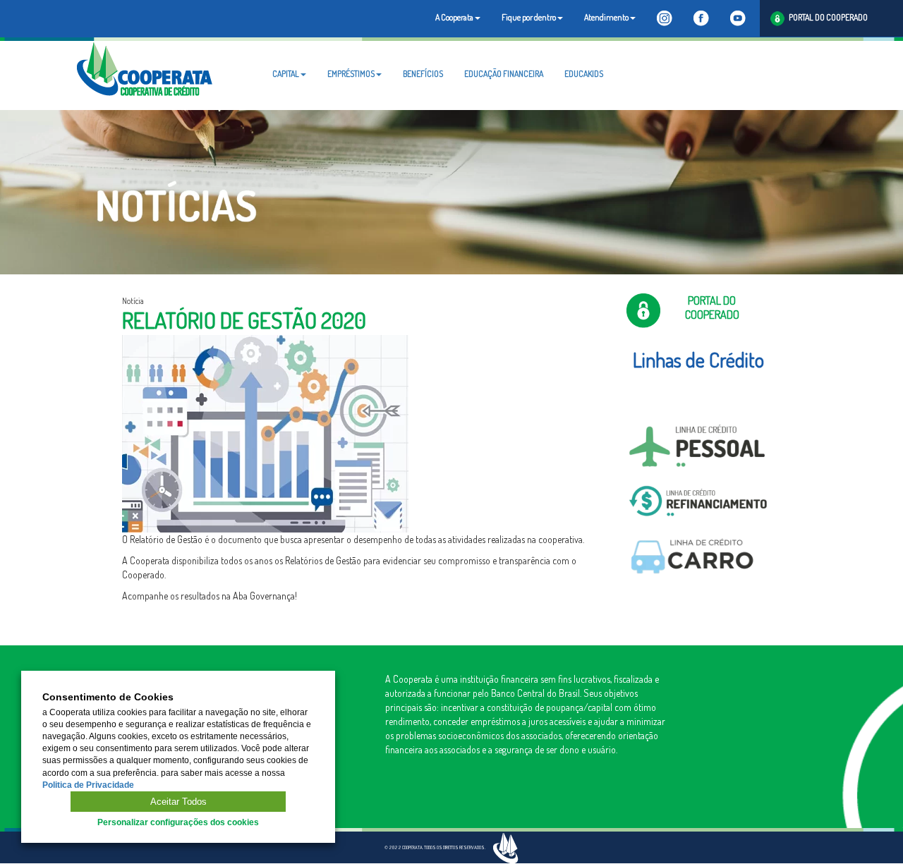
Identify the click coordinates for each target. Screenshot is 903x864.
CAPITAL (285, 73)
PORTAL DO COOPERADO (826, 17)
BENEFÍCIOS (423, 73)
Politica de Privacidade (88, 785)
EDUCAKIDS (583, 73)
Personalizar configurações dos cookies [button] (178, 822)
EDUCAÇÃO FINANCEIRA (503, 73)
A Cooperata (454, 17)
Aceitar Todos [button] (178, 801)
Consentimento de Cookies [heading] (108, 697)
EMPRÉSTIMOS (351, 73)
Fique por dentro (529, 17)
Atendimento (606, 17)
